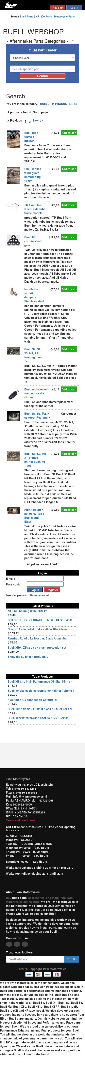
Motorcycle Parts (64, 16)
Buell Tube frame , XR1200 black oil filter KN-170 (40, 709)
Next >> (38, 120)
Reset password (39, 595)
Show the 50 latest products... (28, 657)
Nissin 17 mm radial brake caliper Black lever (38, 629)
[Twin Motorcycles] (11, 5)
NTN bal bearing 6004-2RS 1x (27, 611)
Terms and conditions (20, 820)
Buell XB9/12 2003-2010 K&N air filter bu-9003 (38, 718)
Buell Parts (26, 16)
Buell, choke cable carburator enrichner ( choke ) (41, 691)
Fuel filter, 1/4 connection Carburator (32, 700)
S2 (75, 104)
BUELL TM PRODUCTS (55, 104)
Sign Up (71, 959)
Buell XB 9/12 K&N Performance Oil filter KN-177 (40, 681)
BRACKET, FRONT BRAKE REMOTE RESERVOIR (40, 620)
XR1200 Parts (44, 16)
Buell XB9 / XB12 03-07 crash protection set (37, 647)
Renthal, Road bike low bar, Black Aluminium (38, 638)
